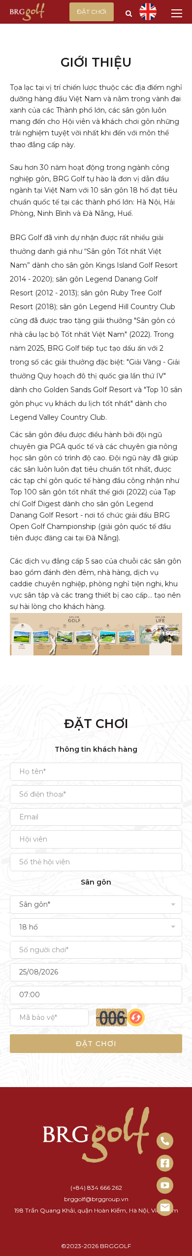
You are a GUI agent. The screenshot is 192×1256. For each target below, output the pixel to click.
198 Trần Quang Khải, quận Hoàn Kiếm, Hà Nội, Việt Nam (96, 1210)
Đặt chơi (91, 11)
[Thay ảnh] (136, 1017)
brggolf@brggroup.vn (96, 1199)
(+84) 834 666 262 (96, 1187)
